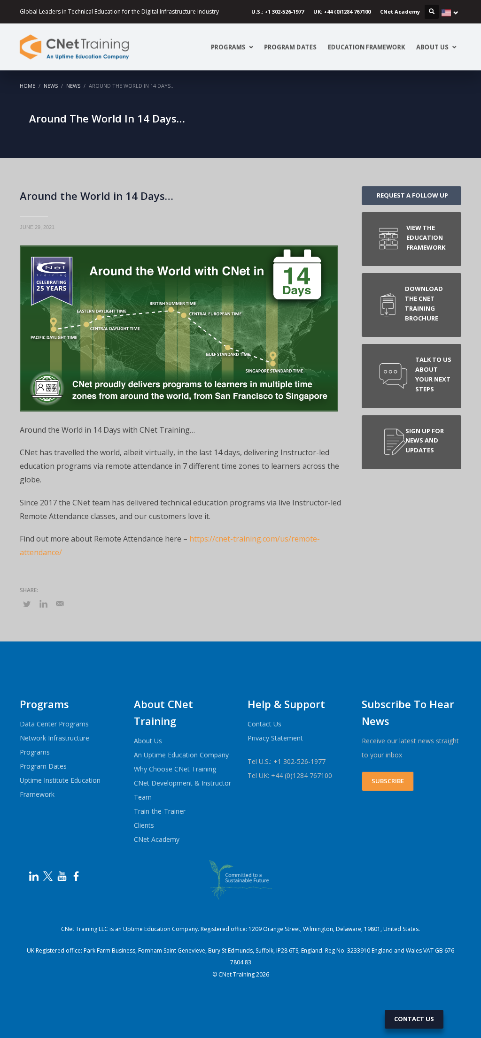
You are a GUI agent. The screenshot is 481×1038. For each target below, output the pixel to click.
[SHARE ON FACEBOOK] (43, 603)
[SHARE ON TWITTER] (27, 604)
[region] (240, 1015)
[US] (450, 13)
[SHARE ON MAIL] (60, 603)
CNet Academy (400, 11)
